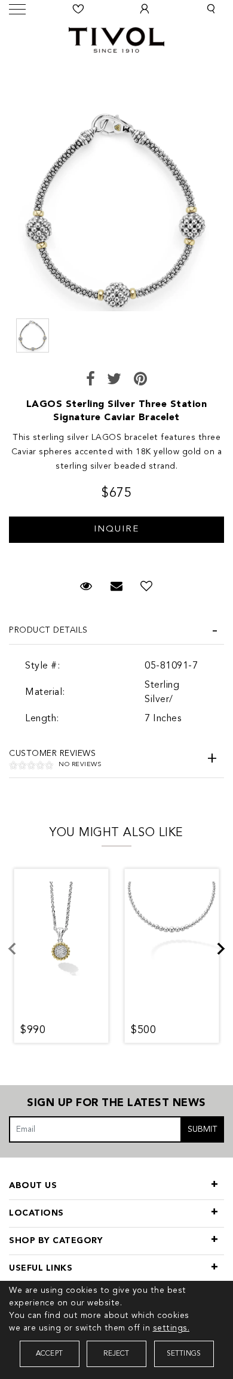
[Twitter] (114, 380)
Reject (116, 1353)
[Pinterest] (141, 380)
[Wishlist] (79, 9)
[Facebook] (91, 380)
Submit (202, 1129)
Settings (184, 1353)
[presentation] (19, 956)
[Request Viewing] (116, 523)
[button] (211, 9)
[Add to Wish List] (146, 587)
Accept (49, 1353)
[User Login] (144, 9)
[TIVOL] (116, 38)
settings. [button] (171, 1328)
